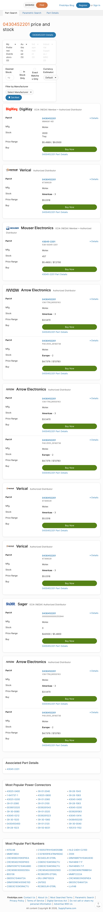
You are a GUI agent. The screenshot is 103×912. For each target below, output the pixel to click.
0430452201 (49, 118)
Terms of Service (35, 900)
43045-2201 (48, 241)
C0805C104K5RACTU (49, 862)
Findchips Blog (66, 5)
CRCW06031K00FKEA (80, 878)
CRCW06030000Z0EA (18, 870)
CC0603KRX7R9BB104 (80, 870)
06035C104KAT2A (78, 882)
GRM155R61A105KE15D (18, 882)
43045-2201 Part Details (54, 274)
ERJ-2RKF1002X (46, 878)
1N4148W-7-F (75, 862)
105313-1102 (75, 827)
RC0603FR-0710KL (47, 874)
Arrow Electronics (48, 290)
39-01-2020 (44, 811)
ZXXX (71, 854)
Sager (41, 604)
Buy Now (69, 149)
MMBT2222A (75, 874)
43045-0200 (75, 807)
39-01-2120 (43, 823)
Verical (37, 170)
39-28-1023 (13, 827)
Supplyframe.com (67, 908)
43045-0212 (13, 815)
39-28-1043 (75, 791)
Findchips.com (5, 5)
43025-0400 (13, 791)
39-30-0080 (13, 811)
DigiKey (50, 109)
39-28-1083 (75, 795)
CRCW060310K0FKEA (18, 858)
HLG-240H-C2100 (78, 849)
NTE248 (11, 849)
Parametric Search (84, 897)
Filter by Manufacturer (16, 86)
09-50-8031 (44, 827)
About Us (42, 897)
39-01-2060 (44, 799)
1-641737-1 (12, 795)
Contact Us (29, 897)
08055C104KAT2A (16, 878)
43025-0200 (13, 799)
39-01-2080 (13, 803)
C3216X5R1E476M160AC (50, 854)
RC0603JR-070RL (47, 886)
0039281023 (44, 815)
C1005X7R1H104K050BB (50, 849)
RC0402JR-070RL (47, 858)
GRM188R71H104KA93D (81, 858)
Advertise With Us (63, 904)
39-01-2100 (43, 803)
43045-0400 (75, 799)
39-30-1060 (44, 819)
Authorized (22, 51)
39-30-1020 (13, 819)
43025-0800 (44, 795)
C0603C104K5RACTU (49, 866)
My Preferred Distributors (9, 52)
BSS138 (10, 874)
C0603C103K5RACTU (18, 886)
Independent (34, 51)
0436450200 (75, 819)
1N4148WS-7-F (76, 866)
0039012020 (13, 807)
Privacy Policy (17, 900)
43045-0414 (75, 815)
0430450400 (13, 823)
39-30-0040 (75, 823)
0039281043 (44, 807)
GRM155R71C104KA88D (19, 866)
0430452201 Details (42, 35)
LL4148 (72, 886)
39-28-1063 (75, 803)
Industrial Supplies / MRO (46, 52)
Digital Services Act (57, 900)
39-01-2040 (44, 791)
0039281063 (75, 811)
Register (83, 5)
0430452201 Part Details (55, 154)
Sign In (96, 5)
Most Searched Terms (61, 897)
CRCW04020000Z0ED (49, 870)
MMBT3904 (13, 854)
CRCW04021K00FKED (18, 862)
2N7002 (42, 882)
